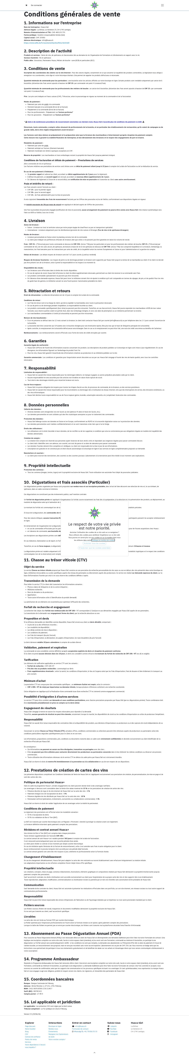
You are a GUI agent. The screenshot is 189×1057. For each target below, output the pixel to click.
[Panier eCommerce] (26, 5)
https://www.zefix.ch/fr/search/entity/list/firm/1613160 (46, 43)
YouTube (113, 1029)
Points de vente (31, 1039)
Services (28, 1042)
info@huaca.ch (80, 1026)
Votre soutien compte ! (57, 1039)
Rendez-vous (53, 1029)
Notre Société (30, 1029)
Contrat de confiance (32, 1037)
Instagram (114, 1034)
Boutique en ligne (55, 1026)
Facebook (113, 1031)
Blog (27, 1031)
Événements (53, 1031)
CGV (26, 1034)
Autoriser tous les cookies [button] (94, 543)
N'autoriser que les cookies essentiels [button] (94, 548)
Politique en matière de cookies (103, 540)
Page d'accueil (30, 1026)
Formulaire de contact (80, 1029)
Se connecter (36, 5)
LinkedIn (113, 1026)
